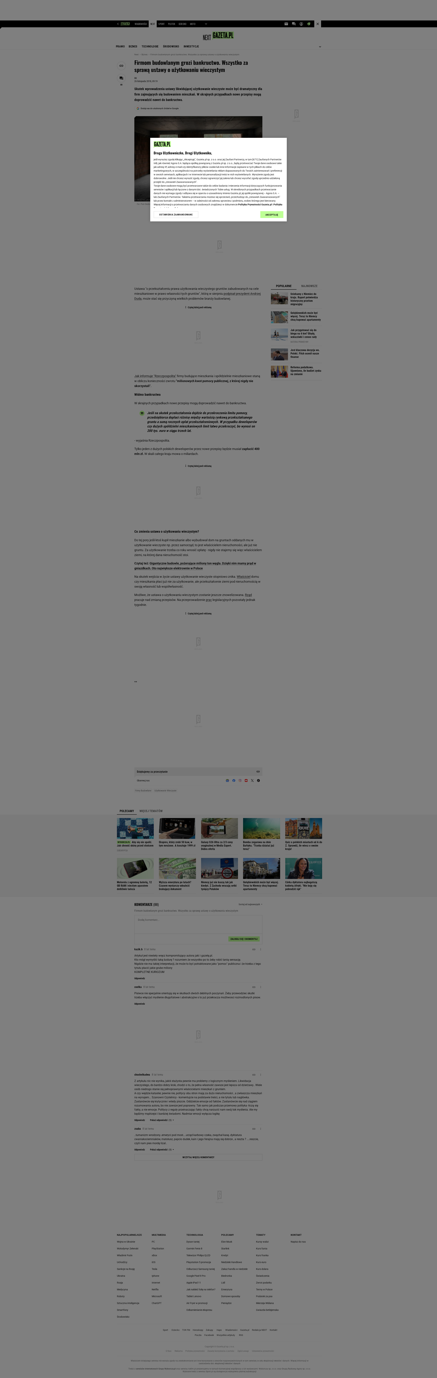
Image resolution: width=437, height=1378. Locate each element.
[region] (218, 179)
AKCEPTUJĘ (271, 214)
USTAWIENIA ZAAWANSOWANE (176, 214)
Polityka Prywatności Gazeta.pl (255, 204)
